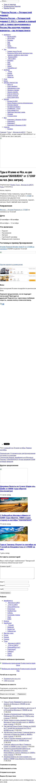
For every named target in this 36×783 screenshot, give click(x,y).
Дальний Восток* (12, 68)
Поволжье (10, 40)
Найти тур (10, 84)
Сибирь (9, 46)
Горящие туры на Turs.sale (14, 51)
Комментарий (5, 566)
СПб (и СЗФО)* (11, 59)
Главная (3, 132)
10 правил (10, 114)
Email (2, 585)
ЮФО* (9, 64)
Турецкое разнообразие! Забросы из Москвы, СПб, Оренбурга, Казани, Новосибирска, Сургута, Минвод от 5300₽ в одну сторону (19, 752)
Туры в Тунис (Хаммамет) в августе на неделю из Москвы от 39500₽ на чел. (17, 703)
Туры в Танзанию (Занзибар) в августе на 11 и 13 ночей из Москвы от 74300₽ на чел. (20, 709)
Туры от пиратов (10, 4)
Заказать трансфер (12, 92)
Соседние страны (13, 615)
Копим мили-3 (11, 123)
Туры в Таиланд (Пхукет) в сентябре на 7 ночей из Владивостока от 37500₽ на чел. (18, 546)
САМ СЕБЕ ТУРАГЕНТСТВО (11, 83)
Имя (1, 582)
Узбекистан (10, 77)
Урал (8, 42)
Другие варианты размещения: (11, 265)
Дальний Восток (11, 47)
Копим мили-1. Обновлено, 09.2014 (16, 119)
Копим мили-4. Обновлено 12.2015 (16, 125)
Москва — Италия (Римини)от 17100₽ (14, 210)
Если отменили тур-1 (13, 110)
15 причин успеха (12, 116)
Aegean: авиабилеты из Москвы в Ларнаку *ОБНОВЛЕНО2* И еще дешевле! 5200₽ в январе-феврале (17, 459)
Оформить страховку (13, 90)
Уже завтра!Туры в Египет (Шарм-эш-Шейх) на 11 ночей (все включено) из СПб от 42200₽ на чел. (20, 728)
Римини (29, 448)
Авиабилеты (7, 35)
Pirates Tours (15, 185)
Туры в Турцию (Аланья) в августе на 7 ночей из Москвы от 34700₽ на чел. (18, 739)
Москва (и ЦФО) (11, 36)
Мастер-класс (8, 633)
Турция (9, 71)
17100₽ (28, 196)
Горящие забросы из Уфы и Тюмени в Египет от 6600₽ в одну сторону (17, 745)
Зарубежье (7, 70)
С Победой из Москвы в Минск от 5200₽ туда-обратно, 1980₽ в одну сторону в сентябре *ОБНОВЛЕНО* (16, 517)
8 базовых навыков (12, 105)
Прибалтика (11, 611)
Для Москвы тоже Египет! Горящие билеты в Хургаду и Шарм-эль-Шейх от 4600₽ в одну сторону (19, 734)
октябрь (22, 448)
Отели (5, 79)
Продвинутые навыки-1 (13, 107)
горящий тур (8, 448)
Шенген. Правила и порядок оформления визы (20, 103)
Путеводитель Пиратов (12, 6)
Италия (16, 448)
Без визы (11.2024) (12, 101)
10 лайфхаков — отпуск (13, 108)
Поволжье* (10, 60)
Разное (6, 637)
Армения (9, 73)
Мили (5, 118)
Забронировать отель (13, 88)
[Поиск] (0, 1)
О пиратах (6, 127)
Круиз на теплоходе (13, 94)
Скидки (6, 639)
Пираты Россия (9, 8)
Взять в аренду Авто (13, 97)
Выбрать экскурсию (12, 95)
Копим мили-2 (11, 121)
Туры (5, 49)
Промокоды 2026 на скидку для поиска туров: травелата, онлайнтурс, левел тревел (20, 54)
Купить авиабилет (12, 86)
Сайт (2, 589)
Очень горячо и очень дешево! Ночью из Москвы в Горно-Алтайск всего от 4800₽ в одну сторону (19, 722)
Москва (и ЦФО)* (12, 57)
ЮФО (8, 44)
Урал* (8, 62)
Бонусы (6, 81)
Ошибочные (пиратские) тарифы (16, 112)
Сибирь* (9, 66)
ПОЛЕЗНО (6, 99)
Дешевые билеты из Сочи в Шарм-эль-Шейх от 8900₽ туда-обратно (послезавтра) (18, 488)
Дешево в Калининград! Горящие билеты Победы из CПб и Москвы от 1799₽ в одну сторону (19, 716)
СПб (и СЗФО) (11, 38)
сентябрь (3, 450)
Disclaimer (10, 129)
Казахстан (10, 75)
